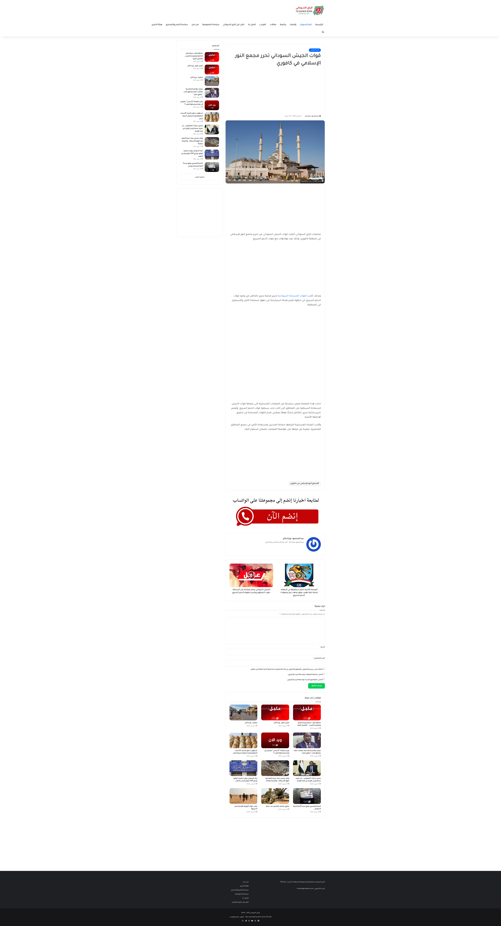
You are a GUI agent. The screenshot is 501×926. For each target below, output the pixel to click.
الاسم (322, 647)
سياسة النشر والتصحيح (177, 25)
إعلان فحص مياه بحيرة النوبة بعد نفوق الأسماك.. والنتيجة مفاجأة (192, 141)
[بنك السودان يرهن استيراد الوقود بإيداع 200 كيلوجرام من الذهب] (243, 768)
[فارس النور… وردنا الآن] (275, 712)
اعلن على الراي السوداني (233, 25)
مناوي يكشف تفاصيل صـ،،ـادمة (277, 806)
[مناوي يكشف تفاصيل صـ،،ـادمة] (275, 796)
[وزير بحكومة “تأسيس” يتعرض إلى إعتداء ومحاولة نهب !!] (275, 740)
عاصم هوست (234, 917)
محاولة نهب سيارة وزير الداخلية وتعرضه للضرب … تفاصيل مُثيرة (193, 56)
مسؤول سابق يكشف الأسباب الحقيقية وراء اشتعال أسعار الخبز (191, 116)
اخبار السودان (306, 25)
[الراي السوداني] (310, 10)
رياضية (283, 25)
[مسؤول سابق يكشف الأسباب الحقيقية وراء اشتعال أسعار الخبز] (243, 740)
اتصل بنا (252, 25)
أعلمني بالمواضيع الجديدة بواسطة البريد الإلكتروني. (305, 680)
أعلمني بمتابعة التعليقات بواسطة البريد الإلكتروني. (305, 674)
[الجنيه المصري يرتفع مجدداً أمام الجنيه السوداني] (307, 796)
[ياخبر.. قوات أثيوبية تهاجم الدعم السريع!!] (243, 796)
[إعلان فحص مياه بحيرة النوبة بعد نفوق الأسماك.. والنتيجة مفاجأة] (275, 768)
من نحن (195, 25)
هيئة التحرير (157, 25)
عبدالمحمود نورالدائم (312, 116)
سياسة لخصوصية (210, 25)
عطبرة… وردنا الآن (251, 723)
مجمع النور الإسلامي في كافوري (304, 484)
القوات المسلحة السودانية (293, 296)
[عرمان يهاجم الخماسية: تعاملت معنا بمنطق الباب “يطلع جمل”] (307, 740)
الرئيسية (319, 25)
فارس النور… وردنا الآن (281, 723)
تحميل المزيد (199, 177)
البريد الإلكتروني (319, 658)
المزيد (263, 25)
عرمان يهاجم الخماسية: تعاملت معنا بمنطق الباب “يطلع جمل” (193, 92)
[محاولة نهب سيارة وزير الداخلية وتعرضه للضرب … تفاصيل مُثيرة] (307, 712)
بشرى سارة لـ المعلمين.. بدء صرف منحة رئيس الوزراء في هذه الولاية (192, 128)
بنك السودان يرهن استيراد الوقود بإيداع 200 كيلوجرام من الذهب (192, 153)
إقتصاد (293, 25)
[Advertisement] (301, 89)
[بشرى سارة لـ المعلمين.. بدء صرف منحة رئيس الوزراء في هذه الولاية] (307, 768)
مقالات (273, 25)
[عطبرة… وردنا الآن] (243, 712)
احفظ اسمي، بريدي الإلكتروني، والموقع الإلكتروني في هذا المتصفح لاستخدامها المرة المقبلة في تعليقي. (286, 669)
